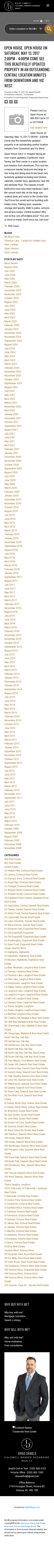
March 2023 (10, 402)
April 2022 (9, 410)
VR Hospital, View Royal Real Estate (23, 1254)
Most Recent (11, 263)
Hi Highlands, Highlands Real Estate (23, 955)
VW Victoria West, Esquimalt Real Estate (25, 1269)
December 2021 (12, 418)
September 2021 (13, 426)
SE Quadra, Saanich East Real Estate (23, 1087)
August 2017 (11, 580)
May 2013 (9, 732)
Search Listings (12, 1320)
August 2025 (11, 302)
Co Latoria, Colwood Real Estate (21, 874)
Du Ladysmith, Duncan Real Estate (22, 917)
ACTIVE (36, 21)
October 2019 (11, 507)
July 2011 (9, 801)
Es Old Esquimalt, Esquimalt (19, 932)
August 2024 (11, 344)
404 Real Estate (12, 859)
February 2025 (12, 325)
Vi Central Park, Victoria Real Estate (22, 1200)
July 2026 (9, 271)
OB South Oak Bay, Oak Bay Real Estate (24, 1056)
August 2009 (11, 836)
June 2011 (9, 805)
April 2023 (9, 398)
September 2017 (13, 577)
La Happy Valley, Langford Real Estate (24, 986)
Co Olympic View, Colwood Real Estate (24, 878)
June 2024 (9, 352)
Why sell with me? (13, 1337)
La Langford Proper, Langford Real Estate (26, 994)
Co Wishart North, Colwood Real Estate (24, 890)
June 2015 (9, 658)
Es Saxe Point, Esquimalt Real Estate (23, 944)
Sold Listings (11, 252)
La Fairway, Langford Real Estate (21, 971)
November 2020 (12, 460)
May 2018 (9, 557)
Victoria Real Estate (14, 1246)
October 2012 (11, 759)
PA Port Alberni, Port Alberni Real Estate (25, 1060)
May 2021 (9, 441)
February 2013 (12, 743)
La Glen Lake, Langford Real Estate (22, 979)
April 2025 (9, 317)
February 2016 (12, 631)
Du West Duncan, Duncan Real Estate (23, 925)
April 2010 (9, 817)
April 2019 (9, 526)
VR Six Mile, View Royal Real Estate (23, 1258)
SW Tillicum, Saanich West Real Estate (24, 1172)
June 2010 (9, 809)
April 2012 (9, 782)
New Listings (11, 244)
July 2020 (9, 476)
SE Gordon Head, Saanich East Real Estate (26, 1072)
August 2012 (11, 766)
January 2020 (11, 495)
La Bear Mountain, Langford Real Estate (25, 967)
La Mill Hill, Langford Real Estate (21, 998)
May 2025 (9, 313)
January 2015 (11, 677)
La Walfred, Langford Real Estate (21, 1014)
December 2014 (12, 681)
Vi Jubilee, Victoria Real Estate (20, 1227)
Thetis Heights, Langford (17, 1184)
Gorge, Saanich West (15, 948)
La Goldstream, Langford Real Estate (23, 983)
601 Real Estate (12, 863)
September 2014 (13, 689)
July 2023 (9, 391)
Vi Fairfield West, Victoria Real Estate (23, 1207)
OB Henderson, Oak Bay (16, 1041)
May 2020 (9, 484)
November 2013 (12, 720)
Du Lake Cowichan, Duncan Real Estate (24, 921)
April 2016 (9, 623)
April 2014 (9, 708)
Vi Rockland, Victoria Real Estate (21, 1238)
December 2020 (12, 456)
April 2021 (9, 445)
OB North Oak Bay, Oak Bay (18, 1049)
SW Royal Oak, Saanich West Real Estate (25, 1157)
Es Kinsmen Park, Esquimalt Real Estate (25, 928)
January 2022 (11, 414)
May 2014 (9, 704)
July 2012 (9, 770)
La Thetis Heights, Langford (18, 1006)
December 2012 (12, 751)
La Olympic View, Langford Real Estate (24, 1002)
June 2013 (9, 728)
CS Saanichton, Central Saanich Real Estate (26, 905)
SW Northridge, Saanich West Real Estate (26, 1145)
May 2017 (9, 592)
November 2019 (12, 503)
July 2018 (9, 553)
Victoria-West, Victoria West (19, 1250)
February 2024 (12, 367)
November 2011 (12, 793)
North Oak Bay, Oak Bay (16, 1037)
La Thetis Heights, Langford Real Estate (25, 1010)
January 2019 (11, 538)
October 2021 (11, 422)
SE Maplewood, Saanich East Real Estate (25, 1083)
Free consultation (13, 1345)
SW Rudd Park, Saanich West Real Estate (25, 1161)
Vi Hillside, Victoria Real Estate (20, 1219)
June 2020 (9, 480)
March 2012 (10, 786)
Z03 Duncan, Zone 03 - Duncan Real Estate (26, 1285)
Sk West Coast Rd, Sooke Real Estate (24, 1130)
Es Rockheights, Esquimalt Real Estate (24, 940)
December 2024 (12, 332)
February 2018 (12, 569)
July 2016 (9, 615)
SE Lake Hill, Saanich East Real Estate (24, 1079)
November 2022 (12, 406)
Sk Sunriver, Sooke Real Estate (20, 1126)
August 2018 (11, 550)
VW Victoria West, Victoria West (21, 1273)
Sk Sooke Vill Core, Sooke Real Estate (24, 1122)
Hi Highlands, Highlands (16, 952)
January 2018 (11, 573)
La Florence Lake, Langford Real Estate (24, 975)
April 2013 (9, 735)
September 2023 (13, 383)
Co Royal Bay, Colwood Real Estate (22, 882)
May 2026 (9, 278)
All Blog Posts (12, 236)
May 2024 (9, 356)
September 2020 (13, 468)
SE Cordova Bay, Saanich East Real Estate (26, 1068)
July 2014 (9, 697)
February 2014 (12, 716)
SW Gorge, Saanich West (17, 1138)
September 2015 (13, 646)
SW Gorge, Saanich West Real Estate (23, 1141)
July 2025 (9, 305)
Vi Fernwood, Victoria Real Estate (21, 1215)
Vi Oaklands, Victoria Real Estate (21, 1234)
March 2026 (10, 282)
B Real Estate (11, 866)
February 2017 (12, 604)
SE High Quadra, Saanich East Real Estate (26, 1076)
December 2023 (12, 371)
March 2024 (10, 363)
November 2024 (12, 336)
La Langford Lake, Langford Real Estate (25, 990)
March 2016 (10, 627)
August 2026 (11, 267)
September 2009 (13, 832)
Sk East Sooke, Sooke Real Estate (22, 1114)
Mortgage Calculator (15, 1316)
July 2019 (9, 515)
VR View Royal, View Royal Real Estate (24, 1261)
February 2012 (12, 790)
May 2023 (9, 395)
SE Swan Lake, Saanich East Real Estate (25, 1091)
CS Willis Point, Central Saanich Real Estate (27, 913)
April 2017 (9, 596)
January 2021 (11, 453)
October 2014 (11, 685)
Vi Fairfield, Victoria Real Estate (20, 1211)
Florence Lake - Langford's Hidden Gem (25, 240)
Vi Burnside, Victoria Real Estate (21, 1196)
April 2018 (9, 561)
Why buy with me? (13, 1312)
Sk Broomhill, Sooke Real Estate (21, 1110)
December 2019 (12, 499)
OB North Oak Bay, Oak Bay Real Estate (24, 1052)
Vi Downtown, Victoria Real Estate (22, 1203)
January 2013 (11, 747)
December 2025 (12, 290)
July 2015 (9, 654)
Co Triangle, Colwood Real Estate (21, 886)
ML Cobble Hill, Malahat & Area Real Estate (26, 1018)
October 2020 (11, 464)
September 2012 (13, 762)
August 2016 (11, 611)
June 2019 (9, 518)
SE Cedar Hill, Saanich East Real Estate (24, 1064)
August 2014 (11, 693)
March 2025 (10, 321)
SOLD (48, 21)
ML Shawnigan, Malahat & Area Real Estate (26, 1033)
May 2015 (9, 662)
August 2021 (11, 429)
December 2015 (12, 635)
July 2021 (9, 433)
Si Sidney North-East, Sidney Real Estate (25, 1103)
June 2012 (9, 774)
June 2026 (9, 274)
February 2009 (12, 840)
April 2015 (9, 666)
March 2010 (10, 821)
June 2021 (9, 437)
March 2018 (10, 565)
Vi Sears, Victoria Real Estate (19, 1242)
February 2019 (12, 534)
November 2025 (12, 294)
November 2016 (12, 608)
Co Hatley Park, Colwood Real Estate (23, 870)
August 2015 (11, 650)
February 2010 (12, 825)
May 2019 (9, 522)
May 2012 (9, 778)
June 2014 (9, 701)
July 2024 (9, 348)
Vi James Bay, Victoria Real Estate (22, 1223)
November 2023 (12, 375)
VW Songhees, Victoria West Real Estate (25, 1265)
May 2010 (9, 813)
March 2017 (10, 600)
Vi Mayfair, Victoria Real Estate (20, 1231)
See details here (38, 127)
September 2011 (13, 797)
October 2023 (11, 379)
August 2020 (11, 472)
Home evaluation (13, 1341)
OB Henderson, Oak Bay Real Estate (23, 1045)
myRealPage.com (32, 1507)
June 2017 (9, 588)
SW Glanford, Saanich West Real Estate (24, 1134)
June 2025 (9, 309)
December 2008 (12, 844)
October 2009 (11, 828)
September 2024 (13, 340)
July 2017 (9, 584)
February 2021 (12, 449)
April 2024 (9, 360)
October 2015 (11, 642)
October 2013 (11, 724)
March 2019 (10, 530)
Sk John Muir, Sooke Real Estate (21, 1118)
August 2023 (11, 387)
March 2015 (10, 670)
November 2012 (12, 755)
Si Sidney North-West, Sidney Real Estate (26, 1107)
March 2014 (10, 712)
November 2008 (12, 848)
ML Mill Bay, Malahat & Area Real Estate (25, 1021)
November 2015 (12, 639)
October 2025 (11, 298)
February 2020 (12, 491)
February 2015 (12, 673)
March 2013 (10, 739)
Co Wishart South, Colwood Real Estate (24, 894)
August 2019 (11, 511)
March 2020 (10, 487)
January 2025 (11, 329)
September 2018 (13, 546)
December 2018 (12, 542)
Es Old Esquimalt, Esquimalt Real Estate (31, 97)
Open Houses (11, 248)
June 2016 (9, 619)
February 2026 (12, 286)
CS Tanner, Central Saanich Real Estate (24, 909)
